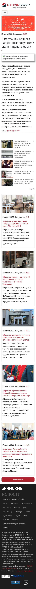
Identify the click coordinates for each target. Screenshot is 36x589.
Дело (25, 508)
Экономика (7, 508)
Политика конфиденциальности (14, 524)
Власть (5, 504)
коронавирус (10, 131)
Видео (18, 516)
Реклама (15, 520)
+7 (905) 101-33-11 (11, 568)
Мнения (17, 508)
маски (17, 131)
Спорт (28, 512)
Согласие (6, 528)
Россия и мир (7, 512)
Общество (14, 504)
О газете (6, 520)
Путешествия (7, 516)
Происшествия (27, 504)
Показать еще (18, 479)
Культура (19, 512)
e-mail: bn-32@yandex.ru (25, 571)
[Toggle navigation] (5, 12)
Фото (25, 516)
